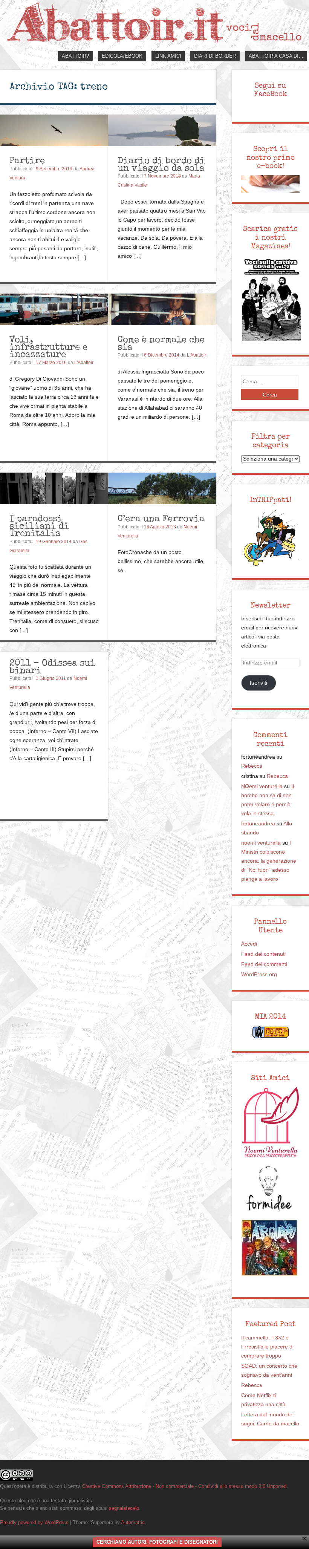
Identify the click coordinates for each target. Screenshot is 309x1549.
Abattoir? (75, 56)
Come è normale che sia (161, 343)
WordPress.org (259, 974)
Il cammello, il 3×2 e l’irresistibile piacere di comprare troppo (267, 1347)
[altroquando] (269, 1248)
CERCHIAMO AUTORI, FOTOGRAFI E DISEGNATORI (157, 1542)
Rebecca (251, 766)
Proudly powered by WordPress (34, 1522)
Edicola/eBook (122, 56)
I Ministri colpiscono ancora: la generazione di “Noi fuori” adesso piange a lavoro (268, 861)
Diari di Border (215, 56)
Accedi (249, 944)
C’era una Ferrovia (161, 518)
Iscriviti (258, 683)
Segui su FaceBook (270, 90)
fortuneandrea (258, 824)
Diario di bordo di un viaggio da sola (161, 164)
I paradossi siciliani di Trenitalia (39, 526)
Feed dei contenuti (263, 954)
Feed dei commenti (264, 964)
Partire (27, 160)
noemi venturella (261, 843)
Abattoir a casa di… (276, 56)
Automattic (133, 1522)
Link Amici (168, 56)
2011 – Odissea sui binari (52, 666)
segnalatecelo (124, 1508)
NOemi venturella (262, 786)
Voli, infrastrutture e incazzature (48, 347)
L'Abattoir (83, 362)
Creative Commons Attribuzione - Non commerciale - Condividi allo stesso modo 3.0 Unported (184, 1486)
